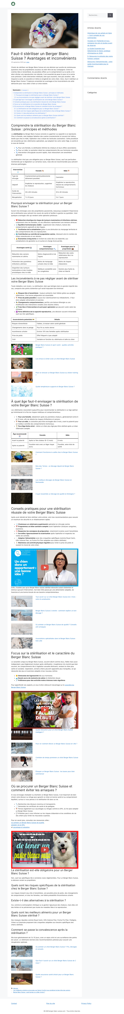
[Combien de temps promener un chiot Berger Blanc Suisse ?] (21, 762)
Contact (14, 1003)
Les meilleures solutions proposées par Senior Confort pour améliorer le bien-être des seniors (41, 990)
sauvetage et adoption (21, 827)
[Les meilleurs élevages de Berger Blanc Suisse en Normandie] (21, 484)
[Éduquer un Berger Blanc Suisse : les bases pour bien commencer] (21, 776)
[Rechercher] (110, 15)
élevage (15, 988)
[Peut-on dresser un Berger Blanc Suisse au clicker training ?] (21, 377)
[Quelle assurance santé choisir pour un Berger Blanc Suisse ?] (21, 979)
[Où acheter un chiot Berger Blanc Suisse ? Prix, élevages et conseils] (21, 951)
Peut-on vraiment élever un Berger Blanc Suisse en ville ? (56, 744)
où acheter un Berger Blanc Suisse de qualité (27, 823)
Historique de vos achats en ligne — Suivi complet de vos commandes (99, 35)
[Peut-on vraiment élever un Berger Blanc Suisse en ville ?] (21, 748)
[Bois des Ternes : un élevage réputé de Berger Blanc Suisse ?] (21, 470)
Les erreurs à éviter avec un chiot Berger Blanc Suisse (55, 359)
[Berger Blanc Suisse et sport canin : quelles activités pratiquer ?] (21, 349)
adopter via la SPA (18, 825)
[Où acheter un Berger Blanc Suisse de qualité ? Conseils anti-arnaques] (21, 629)
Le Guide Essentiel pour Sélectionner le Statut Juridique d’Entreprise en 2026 (98, 51)
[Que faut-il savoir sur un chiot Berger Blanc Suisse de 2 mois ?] (21, 965)
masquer (24, 90)
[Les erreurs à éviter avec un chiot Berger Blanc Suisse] (21, 363)
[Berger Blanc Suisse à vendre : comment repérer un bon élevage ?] (21, 615)
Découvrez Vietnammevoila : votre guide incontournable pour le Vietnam (99, 64)
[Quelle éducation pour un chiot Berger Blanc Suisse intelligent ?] (21, 734)
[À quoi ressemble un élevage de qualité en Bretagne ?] (21, 498)
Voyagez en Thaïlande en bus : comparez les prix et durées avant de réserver (99, 43)
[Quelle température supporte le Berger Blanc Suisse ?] (21, 391)
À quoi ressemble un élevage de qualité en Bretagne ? (55, 494)
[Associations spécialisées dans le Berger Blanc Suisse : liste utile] (21, 643)
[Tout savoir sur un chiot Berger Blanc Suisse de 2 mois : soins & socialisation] (21, 601)
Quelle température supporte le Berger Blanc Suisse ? (55, 387)
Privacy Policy (86, 1003)
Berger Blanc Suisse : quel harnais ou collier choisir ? (29, 992)
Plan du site (50, 1003)
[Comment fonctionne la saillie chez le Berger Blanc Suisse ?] (21, 456)
